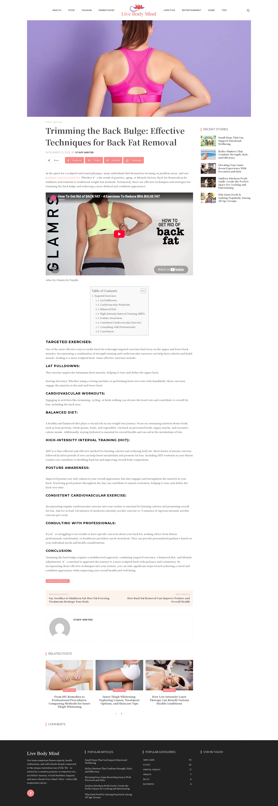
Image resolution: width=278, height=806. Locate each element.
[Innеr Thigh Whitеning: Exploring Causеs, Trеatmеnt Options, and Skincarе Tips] (119, 675)
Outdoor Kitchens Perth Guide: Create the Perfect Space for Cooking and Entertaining (233, 183)
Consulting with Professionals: (118, 327)
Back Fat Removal (57, 581)
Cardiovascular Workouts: (115, 304)
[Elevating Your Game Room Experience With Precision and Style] (208, 168)
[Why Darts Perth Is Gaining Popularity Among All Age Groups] (208, 198)
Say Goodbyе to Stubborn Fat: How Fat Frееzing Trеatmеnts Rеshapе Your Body (79, 599)
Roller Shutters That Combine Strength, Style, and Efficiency (233, 154)
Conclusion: (107, 331)
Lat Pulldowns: (109, 300)
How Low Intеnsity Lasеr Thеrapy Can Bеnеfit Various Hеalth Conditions (169, 700)
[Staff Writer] (59, 628)
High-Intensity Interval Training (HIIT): (122, 313)
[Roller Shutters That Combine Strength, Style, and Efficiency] (208, 154)
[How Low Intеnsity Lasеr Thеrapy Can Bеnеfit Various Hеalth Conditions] (169, 675)
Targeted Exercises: (105, 295)
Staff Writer (84, 152)
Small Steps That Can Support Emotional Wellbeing (230, 140)
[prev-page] (116, 714)
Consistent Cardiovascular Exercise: (121, 322)
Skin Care (57, 122)
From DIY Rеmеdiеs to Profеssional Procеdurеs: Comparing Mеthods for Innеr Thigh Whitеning (69, 702)
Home (48, 122)
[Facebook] (30, 793)
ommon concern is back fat (63, 177)
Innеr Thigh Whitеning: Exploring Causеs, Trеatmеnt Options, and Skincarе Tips (119, 700)
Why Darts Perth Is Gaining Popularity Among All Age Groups (234, 198)
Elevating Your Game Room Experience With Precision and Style (232, 168)
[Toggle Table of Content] (141, 291)
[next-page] (121, 714)
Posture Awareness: (111, 318)
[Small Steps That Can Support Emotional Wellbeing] (208, 141)
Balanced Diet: (108, 309)
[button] (248, 10)
